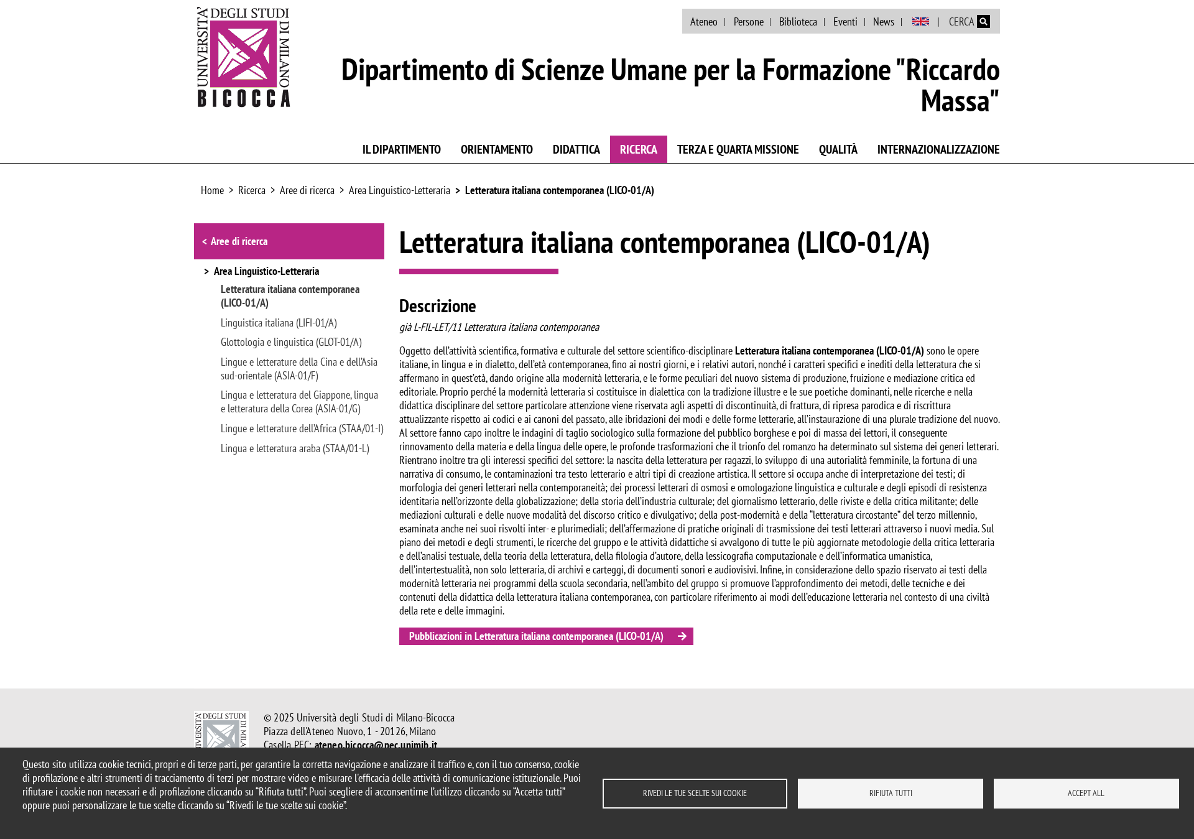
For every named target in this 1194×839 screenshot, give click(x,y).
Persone (749, 21)
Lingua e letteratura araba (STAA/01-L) (295, 448)
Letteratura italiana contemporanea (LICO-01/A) (559, 190)
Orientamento (497, 149)
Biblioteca (798, 21)
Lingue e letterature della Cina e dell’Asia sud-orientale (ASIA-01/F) (299, 368)
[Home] (244, 56)
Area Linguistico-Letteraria (399, 190)
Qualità (838, 149)
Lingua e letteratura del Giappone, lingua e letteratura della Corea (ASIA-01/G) (299, 401)
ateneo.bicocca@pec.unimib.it (376, 745)
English (920, 22)
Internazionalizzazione (938, 149)
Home (212, 190)
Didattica (576, 149)
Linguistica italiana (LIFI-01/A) (278, 323)
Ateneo (704, 21)
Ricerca (638, 149)
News (883, 21)
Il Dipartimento (402, 149)
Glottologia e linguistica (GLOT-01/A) (291, 342)
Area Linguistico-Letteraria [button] (266, 272)
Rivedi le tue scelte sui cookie (695, 793)
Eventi (845, 21)
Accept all (1086, 793)
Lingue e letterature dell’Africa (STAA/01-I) (302, 428)
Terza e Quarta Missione (738, 149)
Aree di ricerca (307, 190)
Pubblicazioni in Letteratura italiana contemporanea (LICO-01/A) (536, 636)
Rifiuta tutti (890, 793)
